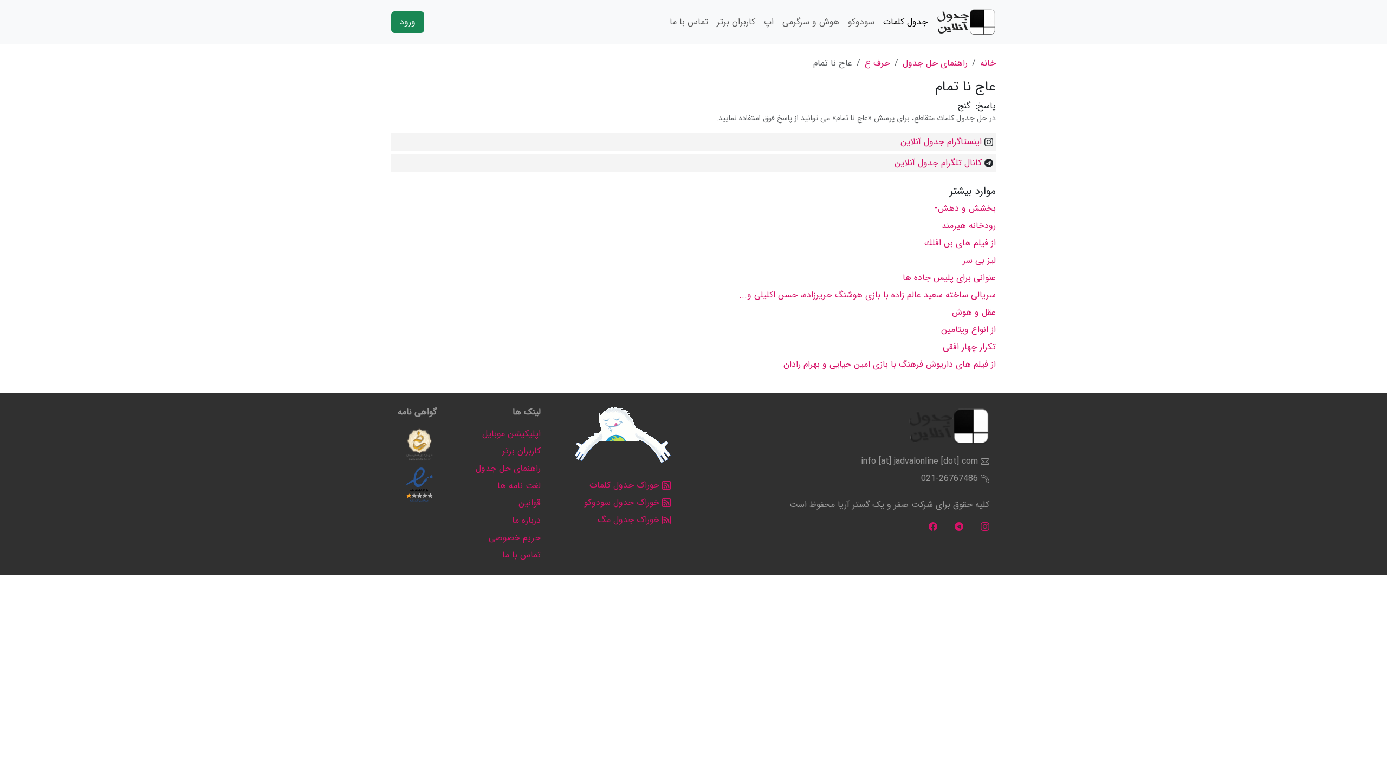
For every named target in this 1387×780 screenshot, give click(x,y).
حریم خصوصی (515, 537)
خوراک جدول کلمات (625, 485)
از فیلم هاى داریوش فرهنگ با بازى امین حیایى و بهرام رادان (889, 364)
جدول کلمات (905, 22)
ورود (408, 22)
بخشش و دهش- (965, 208)
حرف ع (877, 63)
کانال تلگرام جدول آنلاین (938, 163)
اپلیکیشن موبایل (511, 433)
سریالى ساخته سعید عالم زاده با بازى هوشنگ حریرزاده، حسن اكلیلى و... (867, 295)
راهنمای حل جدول (935, 63)
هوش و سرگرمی (810, 22)
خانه (988, 63)
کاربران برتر (736, 22)
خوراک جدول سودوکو (623, 502)
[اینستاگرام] (985, 526)
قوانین (529, 503)
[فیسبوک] (933, 526)
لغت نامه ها (519, 485)
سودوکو (861, 22)
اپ (769, 22)
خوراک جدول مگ (630, 519)
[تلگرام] (959, 526)
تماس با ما (689, 22)
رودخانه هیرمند (969, 225)
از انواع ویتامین (968, 329)
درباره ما (526, 520)
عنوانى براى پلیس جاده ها (949, 277)
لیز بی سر (979, 260)
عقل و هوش (974, 312)
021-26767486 (949, 478)
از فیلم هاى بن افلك (960, 243)
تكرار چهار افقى (969, 347)
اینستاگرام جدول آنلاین (941, 141)
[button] (419, 444)
